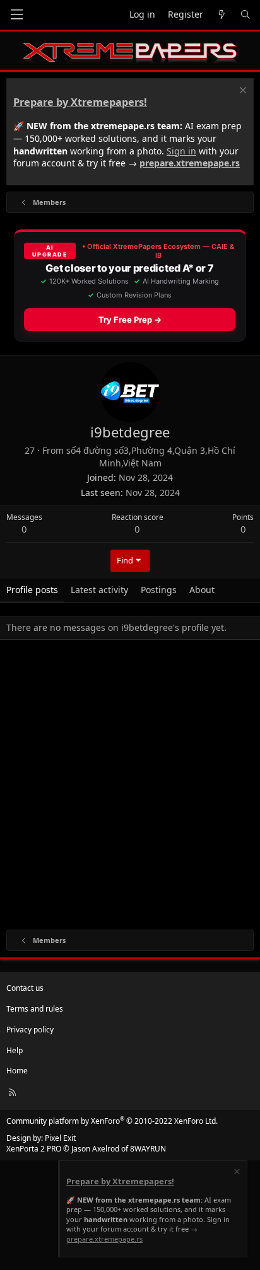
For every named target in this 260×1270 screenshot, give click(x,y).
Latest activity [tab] (99, 590)
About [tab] (202, 590)
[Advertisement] (130, 787)
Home (17, 1070)
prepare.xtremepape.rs (189, 163)
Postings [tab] (159, 590)
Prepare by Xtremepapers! (80, 102)
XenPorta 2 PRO (33, 1148)
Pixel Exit (60, 1138)
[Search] (245, 15)
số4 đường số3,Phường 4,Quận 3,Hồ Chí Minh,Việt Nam (150, 456)
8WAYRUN (148, 1148)
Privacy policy (30, 1029)
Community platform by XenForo (112, 1121)
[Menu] (16, 15)
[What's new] (221, 15)
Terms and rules (34, 1008)
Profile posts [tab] (32, 590)
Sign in (181, 151)
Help (14, 1050)
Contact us (25, 988)
